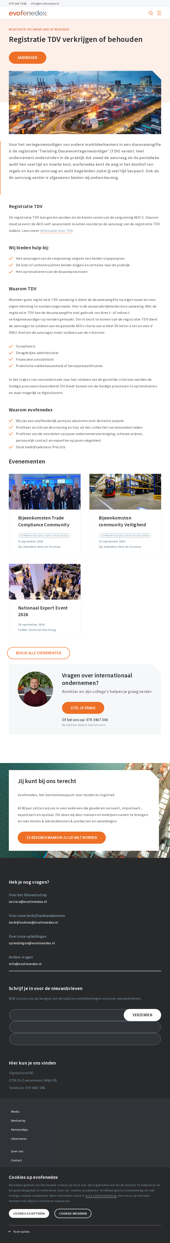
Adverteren (19, 1139)
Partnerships (19, 1130)
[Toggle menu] (159, 13)
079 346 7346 (18, 4)
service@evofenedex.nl (28, 901)
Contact (16, 1160)
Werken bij (18, 1121)
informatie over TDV (56, 230)
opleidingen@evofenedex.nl (32, 943)
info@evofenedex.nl (45, 4)
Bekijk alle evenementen (38, 653)
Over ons (17, 1151)
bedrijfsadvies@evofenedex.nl (33, 922)
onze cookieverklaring (100, 1196)
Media (15, 1112)
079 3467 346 (97, 719)
